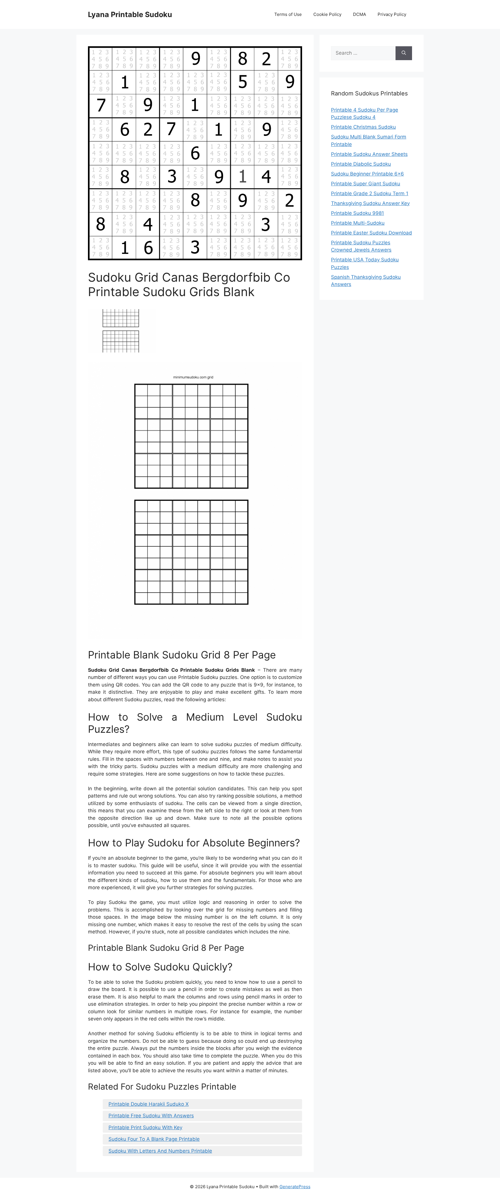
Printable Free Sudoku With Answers (151, 1116)
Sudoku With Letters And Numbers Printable (160, 1151)
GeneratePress (295, 1186)
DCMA (359, 14)
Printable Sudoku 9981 (357, 213)
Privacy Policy (392, 14)
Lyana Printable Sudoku (130, 14)
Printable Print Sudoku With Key (145, 1127)
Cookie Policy (327, 14)
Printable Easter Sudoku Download (371, 233)
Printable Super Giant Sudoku (365, 184)
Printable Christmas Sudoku (363, 127)
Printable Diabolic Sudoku (361, 164)
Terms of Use (288, 14)
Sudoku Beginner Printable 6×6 (367, 174)
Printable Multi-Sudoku (358, 223)
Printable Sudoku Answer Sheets (369, 154)
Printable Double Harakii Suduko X (149, 1104)
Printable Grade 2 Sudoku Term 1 (369, 193)
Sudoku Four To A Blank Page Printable (154, 1139)
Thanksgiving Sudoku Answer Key (370, 203)
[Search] (404, 53)
